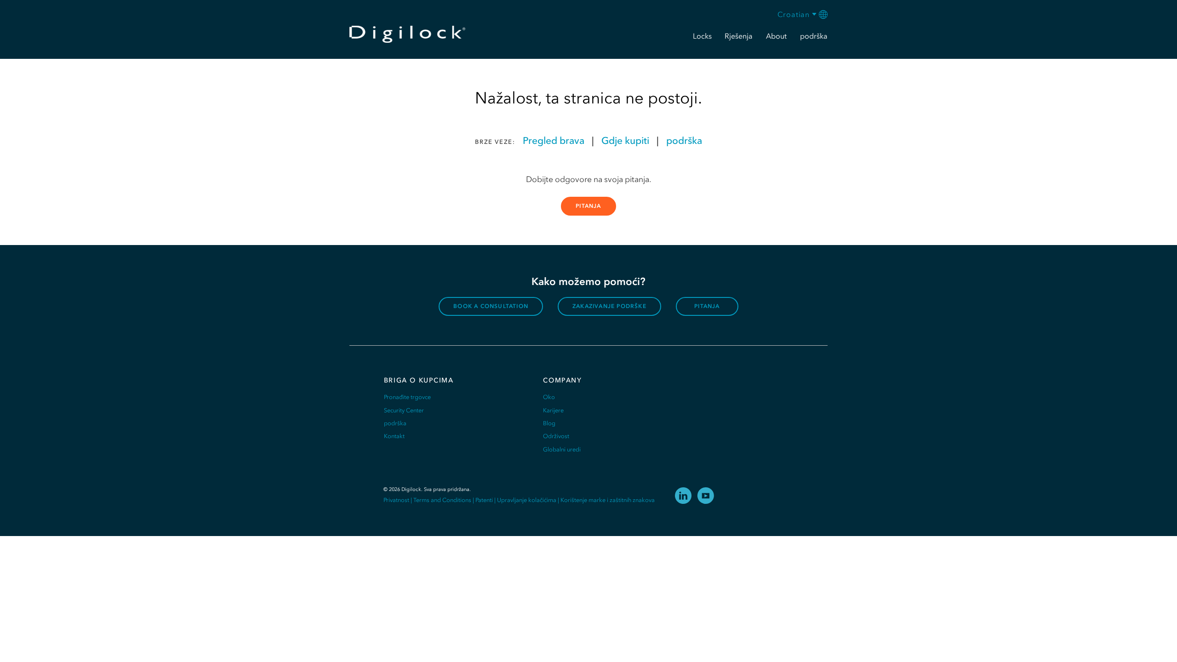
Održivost (556, 436)
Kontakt (394, 436)
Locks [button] (702, 35)
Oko (549, 397)
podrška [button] (814, 35)
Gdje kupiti (625, 140)
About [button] (776, 35)
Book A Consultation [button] (490, 306)
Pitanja (588, 206)
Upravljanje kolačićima (526, 499)
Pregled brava (553, 140)
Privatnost (396, 499)
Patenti (484, 499)
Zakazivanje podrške (609, 306)
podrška (684, 140)
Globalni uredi (562, 449)
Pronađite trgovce (407, 397)
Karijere (553, 410)
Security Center (404, 410)
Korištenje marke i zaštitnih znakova (607, 499)
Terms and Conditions (442, 499)
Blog (549, 423)
